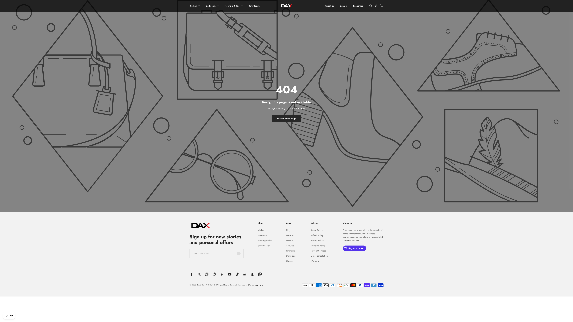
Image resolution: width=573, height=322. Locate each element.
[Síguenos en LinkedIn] (245, 274)
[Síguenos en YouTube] (230, 274)
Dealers (289, 240)
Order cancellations (320, 255)
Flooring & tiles (265, 240)
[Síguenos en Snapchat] (252, 274)
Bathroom (210, 5)
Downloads (253, 5)
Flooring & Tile (231, 5)
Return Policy (317, 230)
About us (329, 5)
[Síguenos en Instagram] (207, 274)
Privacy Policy (317, 240)
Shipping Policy (318, 245)
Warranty (315, 261)
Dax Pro (290, 235)
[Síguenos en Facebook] (192, 274)
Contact (343, 5)
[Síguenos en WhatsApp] (260, 274)
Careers (289, 261)
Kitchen (193, 5)
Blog (288, 230)
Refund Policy (317, 235)
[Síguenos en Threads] (214, 274)
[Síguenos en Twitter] (199, 274)
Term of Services (318, 250)
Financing (290, 250)
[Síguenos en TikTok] (237, 274)
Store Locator (264, 245)
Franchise (358, 5)
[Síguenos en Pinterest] (222, 274)
